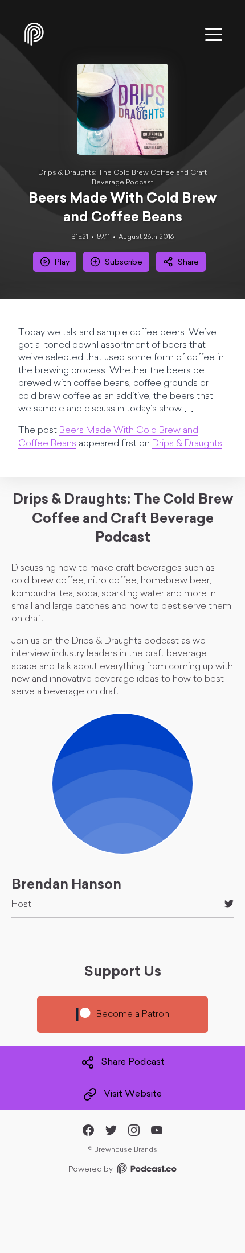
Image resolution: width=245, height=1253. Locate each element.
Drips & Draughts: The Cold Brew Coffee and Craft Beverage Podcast (122, 178)
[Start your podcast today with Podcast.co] (146, 1170)
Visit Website (133, 1094)
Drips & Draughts (187, 443)
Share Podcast (133, 1062)
